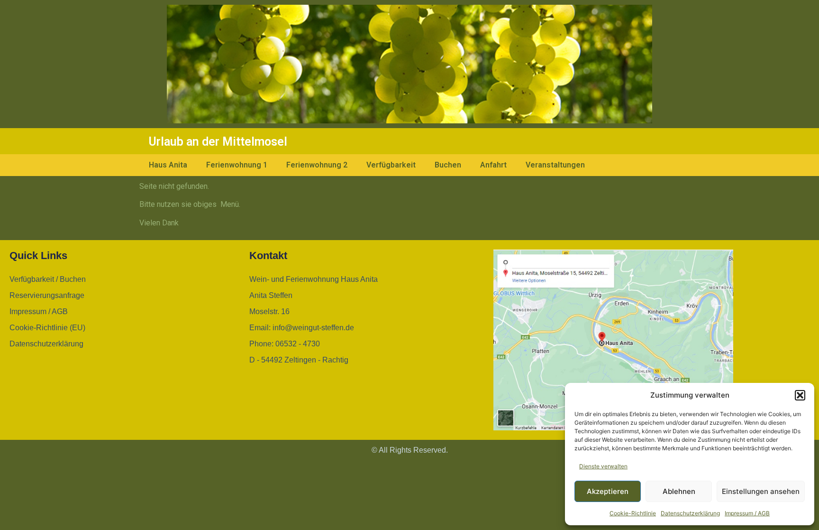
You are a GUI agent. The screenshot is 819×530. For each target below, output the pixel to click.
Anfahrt (493, 164)
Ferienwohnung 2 (316, 164)
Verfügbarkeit (391, 164)
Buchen (448, 164)
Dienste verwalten (603, 466)
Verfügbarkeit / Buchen (47, 279)
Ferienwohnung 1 (236, 164)
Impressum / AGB (747, 513)
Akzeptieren (607, 491)
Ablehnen (679, 491)
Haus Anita (168, 164)
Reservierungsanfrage (46, 295)
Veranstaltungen (555, 164)
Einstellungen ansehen (761, 491)
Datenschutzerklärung (690, 513)
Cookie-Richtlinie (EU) (47, 328)
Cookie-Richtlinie (633, 513)
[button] (800, 395)
